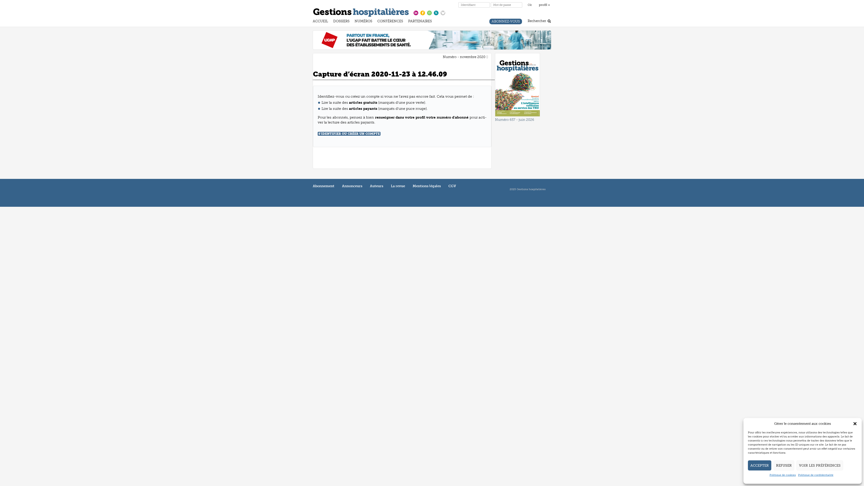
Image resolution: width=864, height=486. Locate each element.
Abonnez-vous (506, 21)
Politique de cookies (783, 475)
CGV (452, 186)
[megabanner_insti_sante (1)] (432, 40)
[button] (855, 423)
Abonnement (323, 186)
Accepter (759, 466)
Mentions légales (427, 186)
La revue (398, 186)
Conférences (390, 21)
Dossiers (341, 21)
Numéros (363, 21)
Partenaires (420, 21)
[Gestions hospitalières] (361, 12)
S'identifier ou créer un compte (349, 134)
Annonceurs (352, 186)
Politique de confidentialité (815, 475)
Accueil (320, 21)
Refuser (784, 466)
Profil (543, 5)
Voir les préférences (820, 466)
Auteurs (376, 186)
